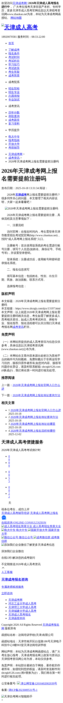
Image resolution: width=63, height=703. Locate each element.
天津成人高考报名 (19, 614)
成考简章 (14, 75)
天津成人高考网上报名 (44, 512)
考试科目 (14, 60)
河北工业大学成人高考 (22, 603)
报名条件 (14, 53)
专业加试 (14, 99)
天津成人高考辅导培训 (15, 512)
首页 (11, 43)
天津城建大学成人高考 (22, 610)
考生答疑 (14, 71)
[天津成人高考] (19, 27)
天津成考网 (15, 154)
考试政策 (14, 68)
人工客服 (7, 572)
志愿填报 (14, 95)
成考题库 (14, 119)
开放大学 (14, 143)
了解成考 (14, 49)
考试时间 (14, 57)
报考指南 (14, 140)
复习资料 (14, 123)
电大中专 (14, 136)
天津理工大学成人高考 (22, 607)
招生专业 (14, 92)
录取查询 (14, 116)
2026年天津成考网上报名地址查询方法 (36, 395)
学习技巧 (14, 64)
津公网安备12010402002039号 (38, 683)
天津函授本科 (16, 618)
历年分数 (14, 112)
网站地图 (16, 17)
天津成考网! (20, 3)
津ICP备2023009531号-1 (22, 689)
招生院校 (14, 88)
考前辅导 (14, 147)
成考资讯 (14, 157)
